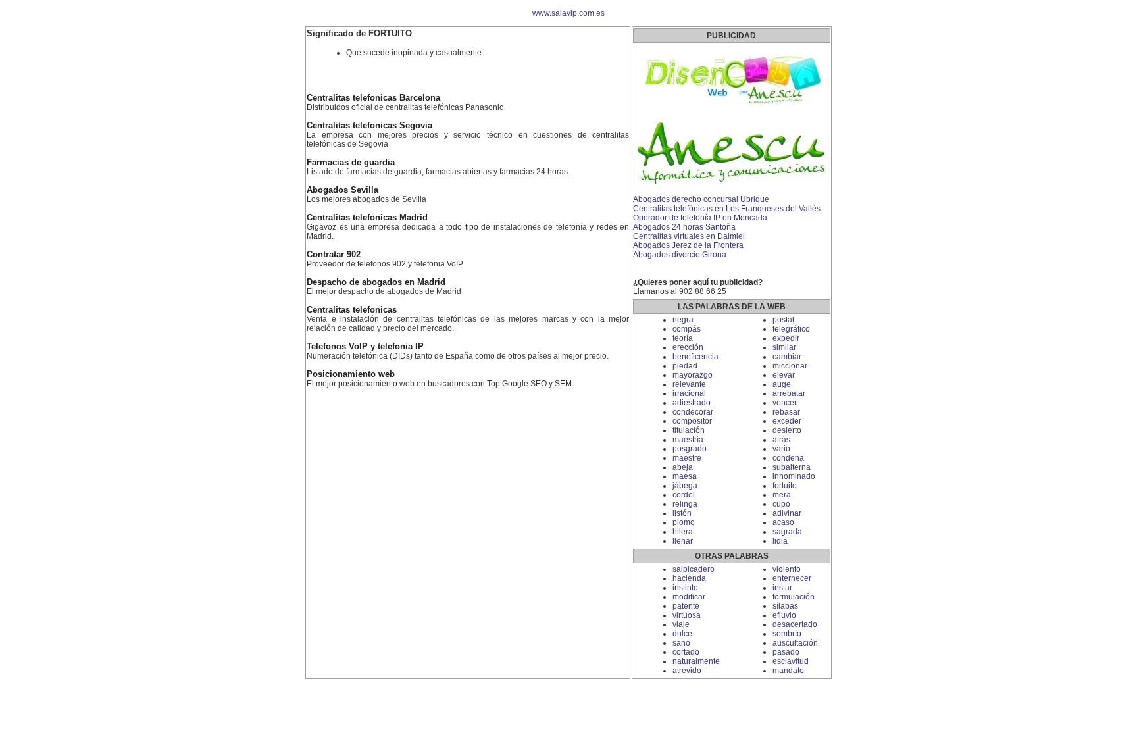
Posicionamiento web (351, 374)
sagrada (787, 531)
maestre (686, 458)
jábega (684, 485)
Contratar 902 (334, 254)
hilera (682, 531)
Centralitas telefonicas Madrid (367, 217)
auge (781, 384)
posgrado (689, 448)
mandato (788, 670)
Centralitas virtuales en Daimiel (689, 236)
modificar (688, 596)
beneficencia (695, 356)
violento (786, 569)
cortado (685, 652)
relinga (684, 504)
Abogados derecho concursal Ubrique (701, 199)
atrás (781, 439)
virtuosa (686, 615)
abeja (682, 467)
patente (685, 606)
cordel (683, 494)
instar (782, 587)
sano (681, 642)
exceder (786, 421)
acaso (783, 522)
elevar (783, 375)
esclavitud (790, 661)
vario (781, 448)
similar (784, 347)
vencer (784, 402)
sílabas (785, 606)
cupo (781, 504)
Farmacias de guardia (351, 162)
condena (788, 458)
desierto (786, 430)
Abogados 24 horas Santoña (684, 227)
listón (682, 513)
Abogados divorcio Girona (679, 254)
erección (687, 347)
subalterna (791, 467)
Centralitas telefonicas (352, 310)
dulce (682, 633)
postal (783, 319)
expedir (785, 338)
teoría (682, 338)
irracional (689, 393)
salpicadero (693, 569)
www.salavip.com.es (568, 13)
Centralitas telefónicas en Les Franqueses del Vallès (727, 208)
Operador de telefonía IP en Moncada (700, 217)
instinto (685, 587)
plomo (683, 522)
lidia (780, 540)
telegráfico (791, 329)
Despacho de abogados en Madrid (376, 282)
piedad (684, 365)
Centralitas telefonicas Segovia (369, 125)
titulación (688, 430)
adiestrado (691, 402)
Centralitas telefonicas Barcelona (373, 98)
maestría (687, 439)
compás (686, 329)
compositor (692, 421)
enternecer (791, 578)
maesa (684, 476)
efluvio (784, 615)
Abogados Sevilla (342, 190)
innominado (793, 476)
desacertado (794, 624)
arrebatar (788, 393)
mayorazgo (692, 375)
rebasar (786, 412)
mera (781, 494)
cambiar (786, 356)
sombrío (786, 633)
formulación (793, 596)
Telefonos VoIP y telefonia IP (365, 346)
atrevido (686, 670)
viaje (681, 624)
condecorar (692, 412)
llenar (682, 540)
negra (683, 319)
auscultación (795, 642)
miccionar (789, 365)
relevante (689, 384)
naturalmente (696, 661)
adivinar (786, 513)
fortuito (784, 485)
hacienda (689, 578)
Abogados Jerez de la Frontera (688, 245)
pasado (785, 652)
